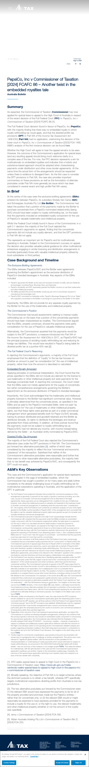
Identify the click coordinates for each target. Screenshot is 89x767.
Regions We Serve (45, 743)
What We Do (43, 744)
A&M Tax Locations (60, 747)
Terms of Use (75, 747)
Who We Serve (44, 742)
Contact (57, 748)
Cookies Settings (9, 763)
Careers (57, 743)
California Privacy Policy (76, 744)
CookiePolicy (34, 756)
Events (57, 744)
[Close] (85, 754)
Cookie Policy (75, 745)
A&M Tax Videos (59, 745)
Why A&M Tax (43, 745)
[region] (44, 759)
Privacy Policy (75, 742)
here (67, 145)
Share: (68, 64)
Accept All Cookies (62, 763)
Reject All (78, 763)
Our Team (58, 742)
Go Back (13, 59)
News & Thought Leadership (45, 747)
